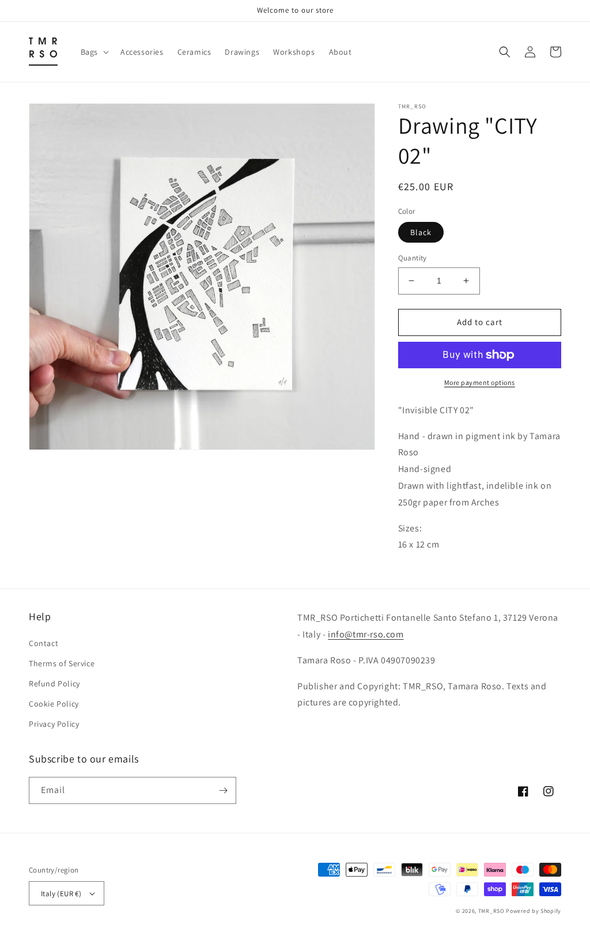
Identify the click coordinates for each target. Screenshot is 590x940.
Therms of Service (61, 663)
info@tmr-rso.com (366, 634)
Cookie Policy (54, 704)
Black (421, 232)
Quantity (412, 258)
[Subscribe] (223, 790)
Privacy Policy (54, 724)
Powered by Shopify (533, 911)
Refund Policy (54, 683)
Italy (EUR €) (61, 894)
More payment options (479, 382)
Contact (43, 643)
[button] (94, 52)
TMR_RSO (491, 911)
